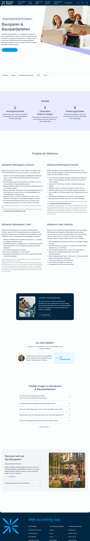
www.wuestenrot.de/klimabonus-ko (15, 211)
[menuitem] (78, 3)
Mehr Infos (18, 118)
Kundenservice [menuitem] (68, 2)
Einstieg (5, 75)
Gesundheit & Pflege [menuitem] (39, 2)
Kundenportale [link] (45, 315)
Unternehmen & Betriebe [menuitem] (58, 2)
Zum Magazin (11, 476)
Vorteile (13, 75)
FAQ (38, 75)
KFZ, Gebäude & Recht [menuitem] (21, 2)
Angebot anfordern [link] (9, 50)
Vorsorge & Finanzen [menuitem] (47, 2)
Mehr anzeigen (44, 427)
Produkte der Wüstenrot (26, 75)
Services (46, 75)
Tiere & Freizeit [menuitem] (30, 2)
